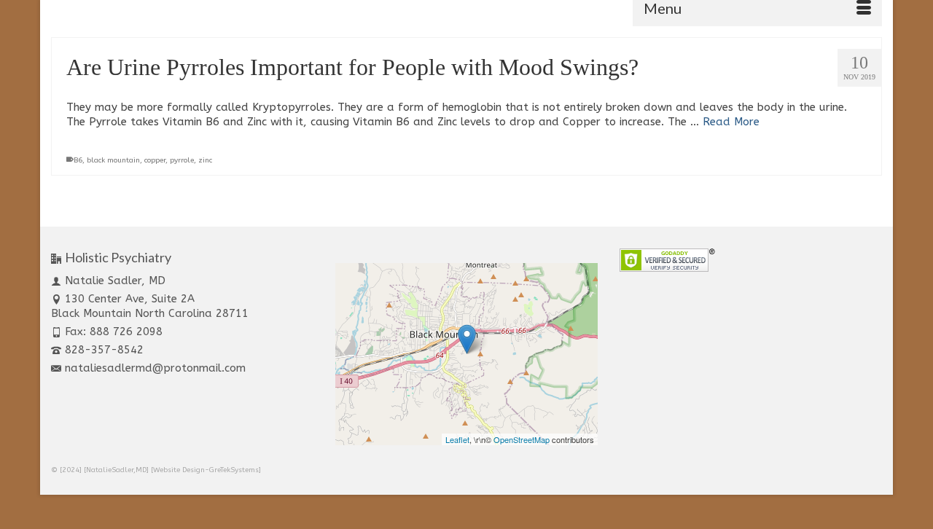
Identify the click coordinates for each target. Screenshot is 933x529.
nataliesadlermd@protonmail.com (155, 368)
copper (154, 160)
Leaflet (457, 439)
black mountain (113, 160)
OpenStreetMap (521, 439)
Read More (731, 121)
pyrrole (182, 160)
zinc (205, 160)
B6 (78, 160)
